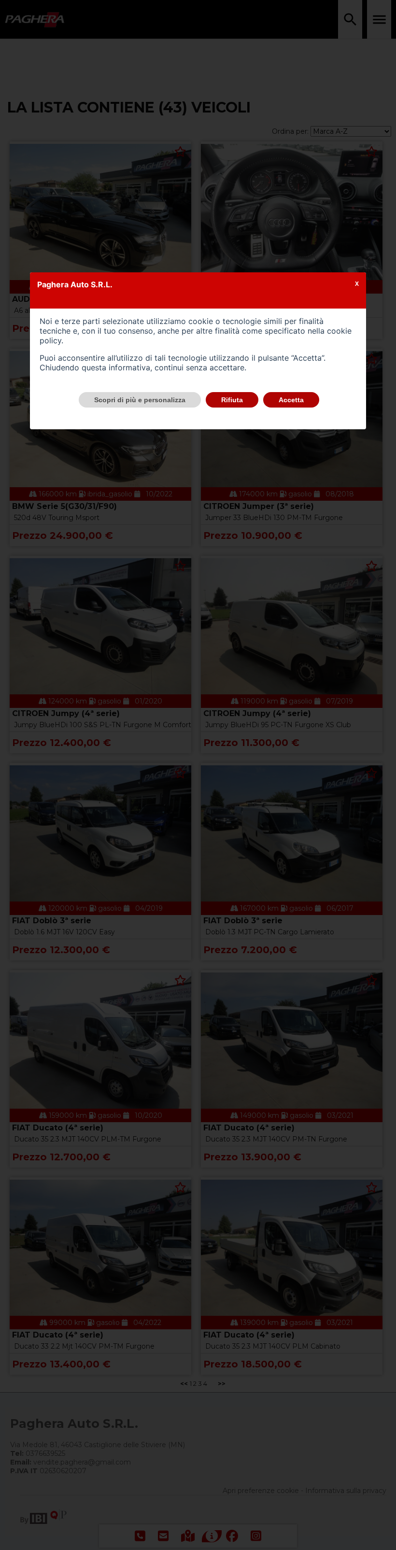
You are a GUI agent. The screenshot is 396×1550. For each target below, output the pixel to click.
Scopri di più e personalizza (139, 400)
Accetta (291, 400)
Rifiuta (232, 400)
